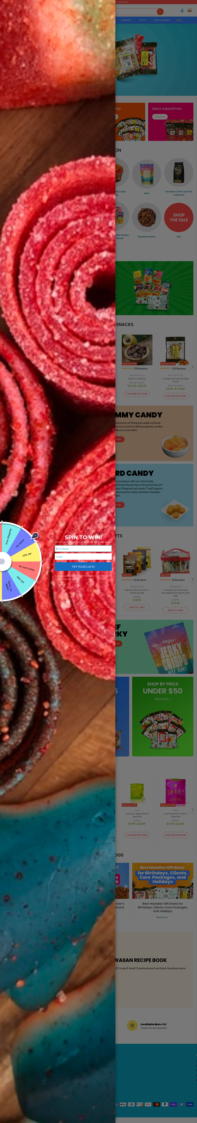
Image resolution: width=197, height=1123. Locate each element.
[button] (112, 3)
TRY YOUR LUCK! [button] (83, 566)
